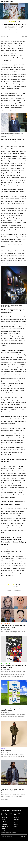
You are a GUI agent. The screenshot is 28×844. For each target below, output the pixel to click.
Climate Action (5, 826)
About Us (16, 819)
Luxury (3, 828)
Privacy (16, 824)
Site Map (16, 821)
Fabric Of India (5, 822)
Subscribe (16, 817)
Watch (3, 819)
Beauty (3, 830)
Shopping (4, 821)
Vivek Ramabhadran (17, 590)
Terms (15, 822)
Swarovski (9, 590)
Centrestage (4, 817)
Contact (16, 826)
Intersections (4, 824)
